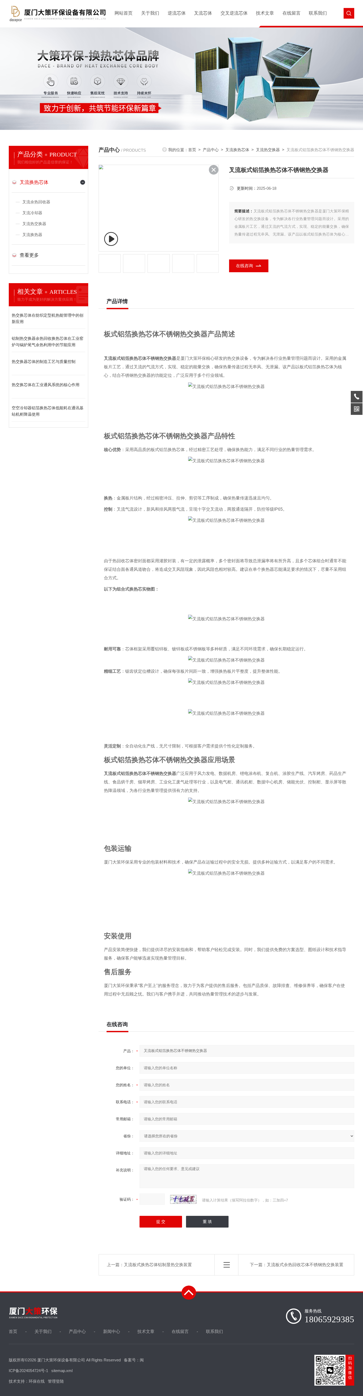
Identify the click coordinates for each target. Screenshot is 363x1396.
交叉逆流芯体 (234, 13)
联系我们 (318, 13)
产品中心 (211, 149)
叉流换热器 (32, 234)
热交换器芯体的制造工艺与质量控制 (43, 361)
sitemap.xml (62, 1370)
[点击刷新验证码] (183, 1199)
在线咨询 (244, 265)
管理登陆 (56, 1381)
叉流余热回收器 (36, 202)
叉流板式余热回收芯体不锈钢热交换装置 (305, 1264)
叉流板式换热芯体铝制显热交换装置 (158, 1264)
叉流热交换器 (34, 223)
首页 (192, 149)
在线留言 (291, 13)
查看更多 (29, 255)
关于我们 (150, 13)
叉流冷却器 (32, 212)
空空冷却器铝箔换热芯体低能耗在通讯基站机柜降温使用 (47, 411)
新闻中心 (111, 1331)
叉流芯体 (203, 13)
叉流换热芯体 (34, 182)
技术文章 (265, 13)
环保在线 (37, 1381)
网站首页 (124, 13)
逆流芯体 (177, 13)
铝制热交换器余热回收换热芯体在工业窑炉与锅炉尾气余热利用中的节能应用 (47, 341)
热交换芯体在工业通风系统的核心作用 (45, 384)
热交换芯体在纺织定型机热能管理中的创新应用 (47, 318)
